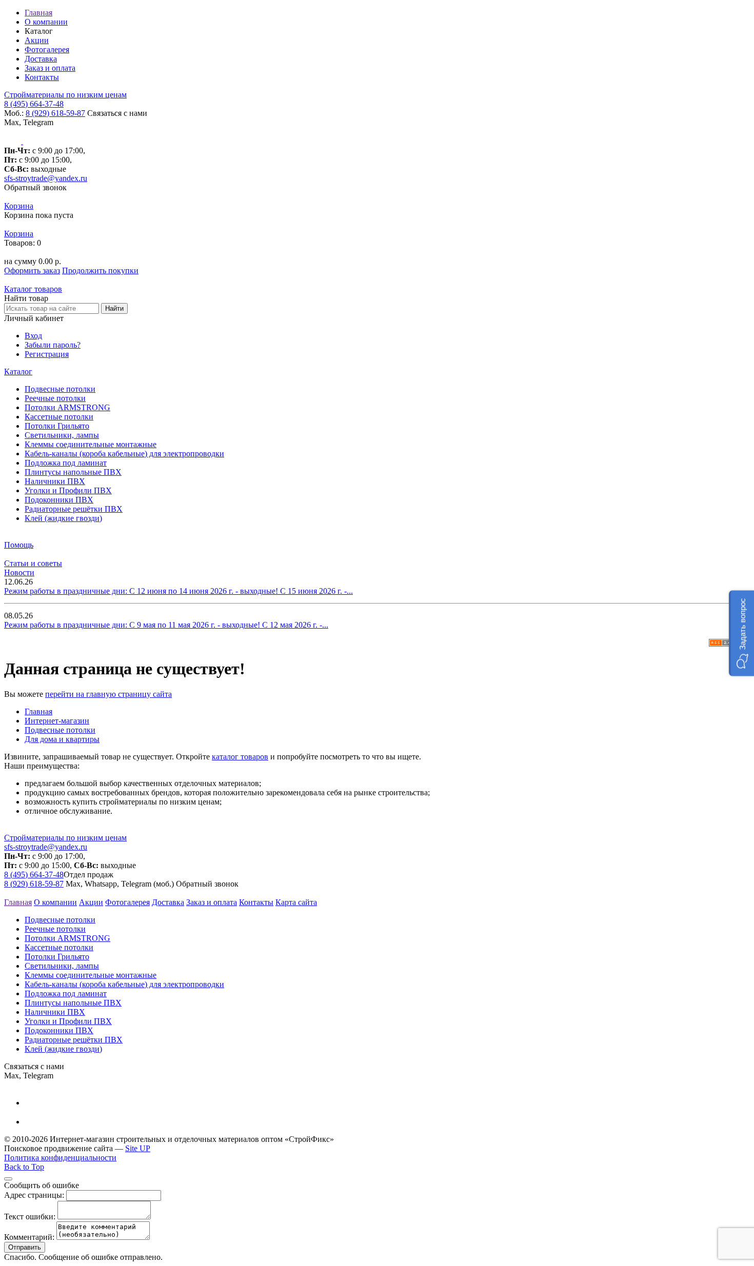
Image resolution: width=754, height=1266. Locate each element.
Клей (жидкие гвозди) (63, 518)
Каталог (18, 371)
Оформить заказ (32, 270)
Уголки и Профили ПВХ (68, 490)
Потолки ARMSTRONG (67, 407)
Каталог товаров (33, 289)
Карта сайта (296, 902)
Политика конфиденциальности (60, 1157)
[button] (741, 633)
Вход (33, 335)
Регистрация (47, 354)
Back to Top (24, 1166)
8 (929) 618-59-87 (55, 113)
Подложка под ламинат (66, 462)
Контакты (42, 77)
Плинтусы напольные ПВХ (73, 472)
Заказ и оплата (50, 68)
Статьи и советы (33, 563)
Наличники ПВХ (55, 481)
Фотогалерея (47, 49)
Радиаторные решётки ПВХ (74, 509)
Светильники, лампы (62, 435)
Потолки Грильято (57, 425)
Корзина (18, 206)
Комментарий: (29, 1237)
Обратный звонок (35, 187)
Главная (38, 12)
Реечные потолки (55, 398)
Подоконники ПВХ (59, 499)
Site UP (137, 1148)
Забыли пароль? (53, 344)
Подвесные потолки (60, 389)
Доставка (41, 58)
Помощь (18, 544)
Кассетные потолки (59, 416)
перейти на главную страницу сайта (108, 694)
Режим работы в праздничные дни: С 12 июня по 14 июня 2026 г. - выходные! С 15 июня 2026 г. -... (178, 591)
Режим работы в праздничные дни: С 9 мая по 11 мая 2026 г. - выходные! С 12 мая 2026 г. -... (166, 624)
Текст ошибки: (29, 1216)
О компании (46, 21)
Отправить (24, 1247)
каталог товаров (240, 756)
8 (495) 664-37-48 (34, 103)
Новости (19, 572)
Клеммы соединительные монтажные (90, 444)
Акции (37, 40)
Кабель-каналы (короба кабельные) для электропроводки (124, 453)
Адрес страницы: (34, 1195)
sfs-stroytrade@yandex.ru (45, 178)
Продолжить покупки (100, 270)
